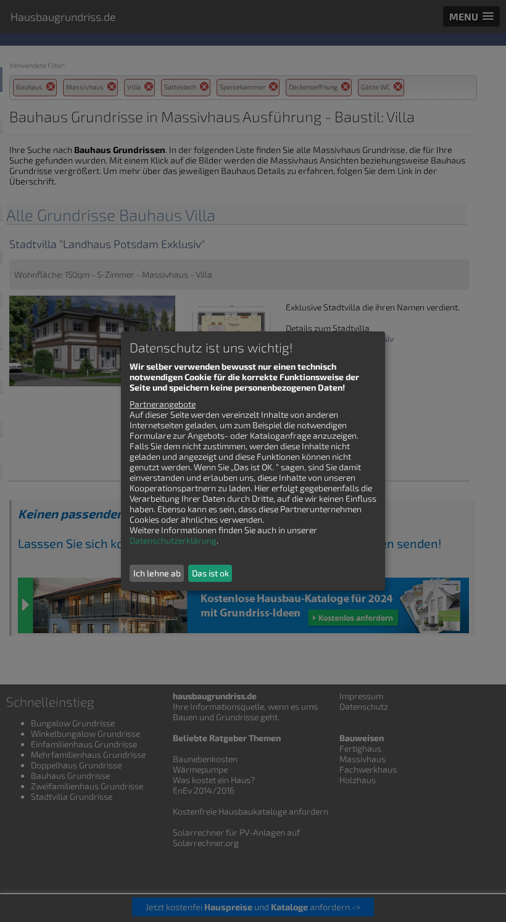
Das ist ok (210, 573)
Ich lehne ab (157, 573)
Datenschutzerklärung (173, 540)
